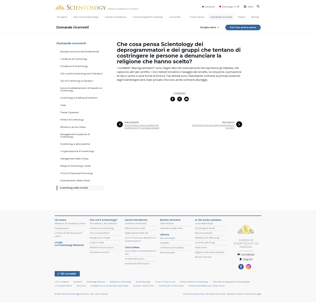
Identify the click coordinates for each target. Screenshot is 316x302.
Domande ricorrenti (221, 17)
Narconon (81, 286)
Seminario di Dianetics (136, 223)
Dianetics (78, 282)
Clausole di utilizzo (235, 294)
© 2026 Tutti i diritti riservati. (81, 294)
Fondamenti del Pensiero (137, 263)
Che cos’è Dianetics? (100, 232)
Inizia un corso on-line (165, 282)
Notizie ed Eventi (170, 220)
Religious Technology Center (75, 165)
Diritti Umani (201, 247)
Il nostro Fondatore (115, 17)
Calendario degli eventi (171, 228)
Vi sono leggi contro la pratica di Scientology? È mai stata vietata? (141, 126)
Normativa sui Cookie (215, 294)
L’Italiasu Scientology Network (69, 243)
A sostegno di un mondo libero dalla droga (109, 286)
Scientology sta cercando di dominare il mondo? (213, 126)
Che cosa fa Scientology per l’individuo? (81, 73)
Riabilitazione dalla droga (207, 237)
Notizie (255, 17)
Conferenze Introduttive (172, 247)
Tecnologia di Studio (205, 228)
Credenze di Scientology (73, 59)
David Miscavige (143, 282)
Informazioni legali (253, 294)
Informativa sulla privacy (194, 294)
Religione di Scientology (120, 282)
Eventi (241, 17)
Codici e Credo (97, 242)
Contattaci (210, 6)
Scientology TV (229, 6)
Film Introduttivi (167, 252)
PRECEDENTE (131, 122)
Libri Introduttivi (167, 238)
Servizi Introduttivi (136, 220)
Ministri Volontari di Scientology (194, 282)
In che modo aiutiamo (208, 220)
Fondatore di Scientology (74, 66)
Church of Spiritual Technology (76, 173)
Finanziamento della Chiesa (75, 180)
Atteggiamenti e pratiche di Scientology (75, 135)
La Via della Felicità (204, 223)
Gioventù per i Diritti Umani (171, 286)
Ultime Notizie (167, 223)
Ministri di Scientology (72, 119)
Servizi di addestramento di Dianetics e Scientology (81, 89)
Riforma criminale (203, 232)
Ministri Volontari (203, 256)
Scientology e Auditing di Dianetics (79, 97)
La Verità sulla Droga (205, 242)
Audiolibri (164, 242)
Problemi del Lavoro (135, 258)
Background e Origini (100, 237)
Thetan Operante (69, 112)
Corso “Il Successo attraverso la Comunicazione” (140, 239)
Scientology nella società (74, 187)
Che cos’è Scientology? (86, 17)
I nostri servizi (196, 17)
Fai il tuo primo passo (243, 27)
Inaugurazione (62, 228)
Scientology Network (96, 282)
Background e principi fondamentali (79, 51)
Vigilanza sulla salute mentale (209, 252)
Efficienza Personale (135, 228)
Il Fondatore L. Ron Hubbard (103, 223)
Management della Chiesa (74, 158)
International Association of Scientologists (231, 282)
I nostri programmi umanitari (147, 17)
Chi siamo (62, 17)
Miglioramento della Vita (136, 232)
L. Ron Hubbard (62, 282)
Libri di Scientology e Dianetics (76, 80)
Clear (63, 105)
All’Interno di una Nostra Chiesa (70, 223)
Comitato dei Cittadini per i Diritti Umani (207, 286)
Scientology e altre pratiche (75, 144)
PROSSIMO (228, 122)
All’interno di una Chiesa (73, 127)
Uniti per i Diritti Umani (143, 286)
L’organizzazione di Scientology (77, 151)
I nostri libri (175, 17)
